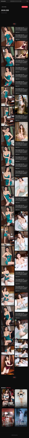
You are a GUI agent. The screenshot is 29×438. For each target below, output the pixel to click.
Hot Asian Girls (3, 1)
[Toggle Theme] (27, 1)
